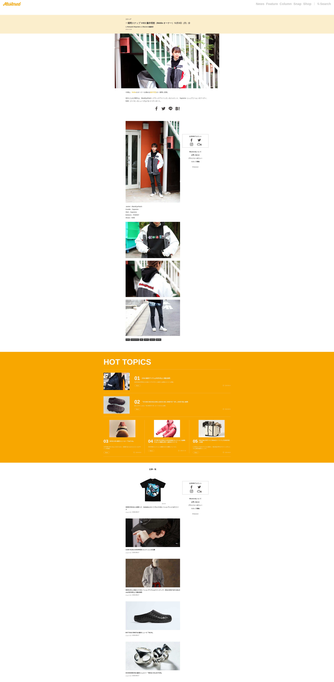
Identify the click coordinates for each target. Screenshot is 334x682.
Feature (272, 4)
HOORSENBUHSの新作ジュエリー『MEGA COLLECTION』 (144, 673)
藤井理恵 (153, 92)
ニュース (128, 512)
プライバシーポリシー (195, 158)
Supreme (152, 339)
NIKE (141, 339)
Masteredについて (195, 152)
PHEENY (146, 339)
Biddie (134, 92)
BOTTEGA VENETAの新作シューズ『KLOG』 (140, 632)
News (260, 4)
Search (325, 4)
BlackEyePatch (134, 339)
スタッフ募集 (195, 161)
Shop (307, 4)
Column (286, 4)
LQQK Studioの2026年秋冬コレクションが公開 (140, 550)
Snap (297, 4)
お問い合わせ (195, 155)
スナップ (128, 19)
